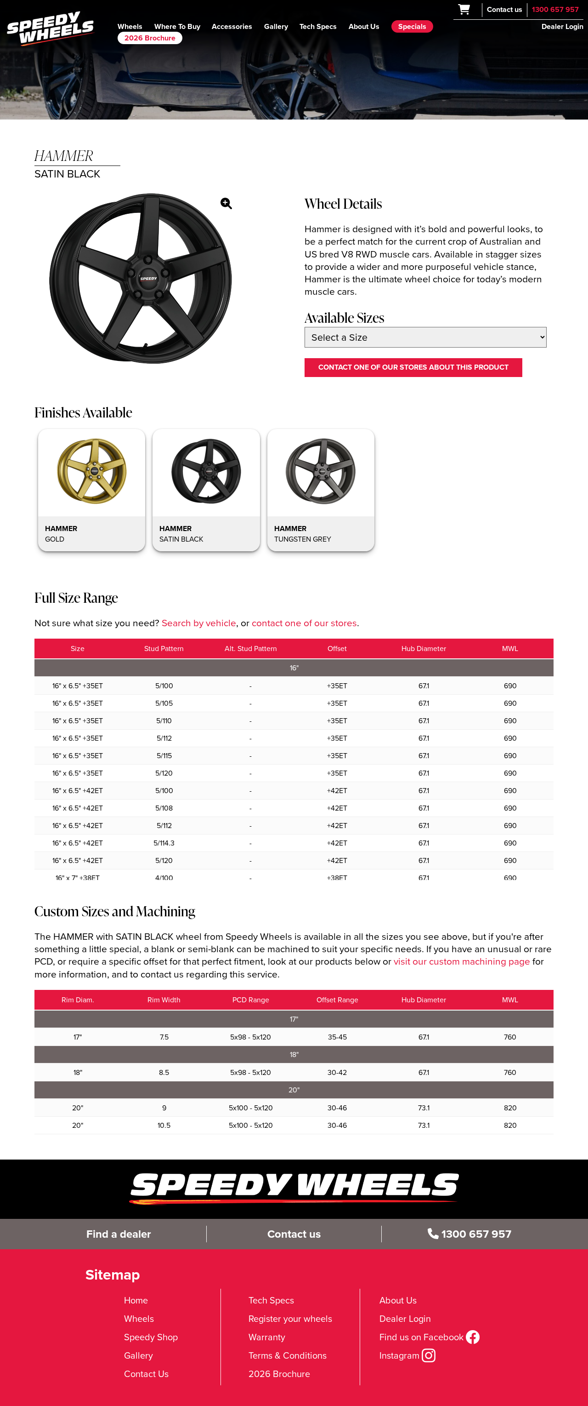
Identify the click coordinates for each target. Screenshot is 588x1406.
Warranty (267, 1337)
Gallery (276, 26)
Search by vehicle (199, 623)
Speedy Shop (151, 1337)
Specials (412, 26)
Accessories (232, 26)
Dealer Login (562, 26)
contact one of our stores (304, 623)
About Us (364, 26)
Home (136, 1300)
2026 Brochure (149, 38)
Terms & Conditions (288, 1355)
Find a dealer (118, 1234)
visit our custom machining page (462, 961)
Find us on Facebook (422, 1337)
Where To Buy (177, 26)
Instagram (400, 1355)
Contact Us (146, 1374)
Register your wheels (290, 1319)
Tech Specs (318, 26)
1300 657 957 (555, 9)
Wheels (130, 26)
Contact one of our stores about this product (413, 367)
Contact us (504, 9)
